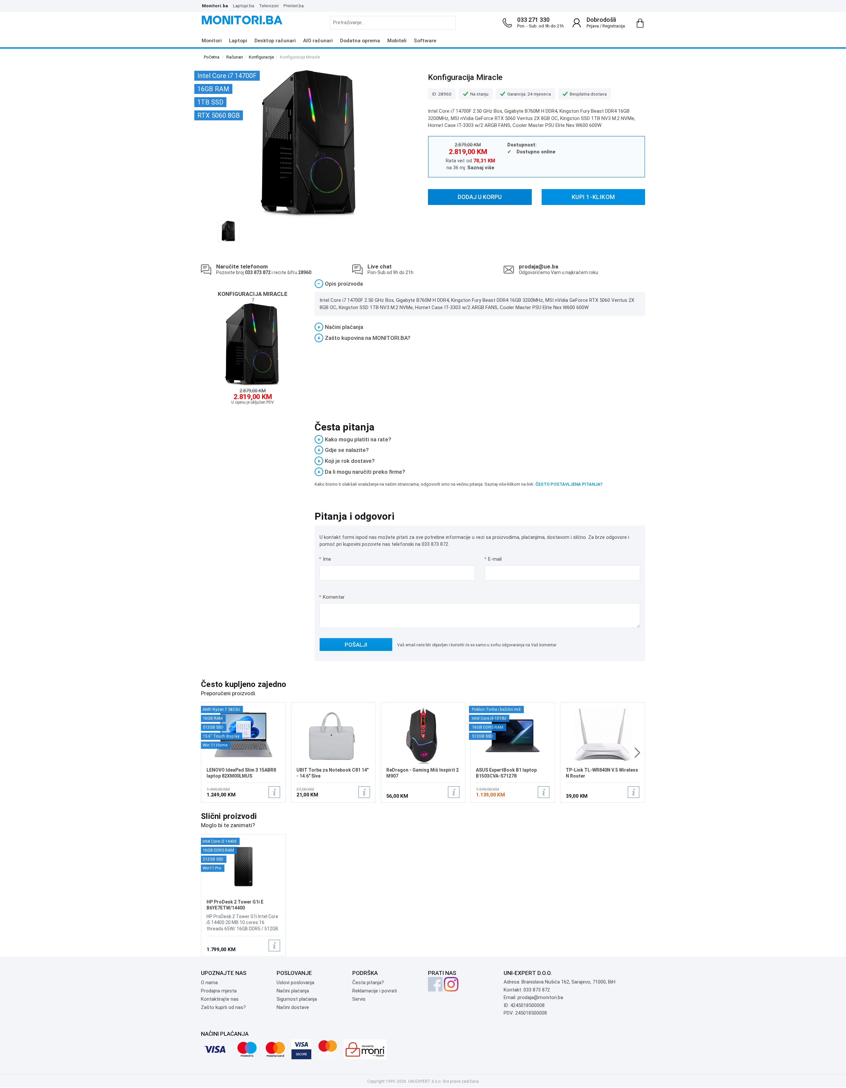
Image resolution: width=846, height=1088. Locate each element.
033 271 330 (533, 19)
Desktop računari (275, 41)
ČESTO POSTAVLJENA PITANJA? (568, 484)
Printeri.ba (294, 5)
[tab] (480, 284)
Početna (211, 57)
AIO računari (318, 41)
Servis (358, 999)
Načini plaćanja (293, 991)
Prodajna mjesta (219, 991)
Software (425, 41)
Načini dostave (293, 1007)
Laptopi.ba (243, 5)
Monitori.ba (215, 5)
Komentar (332, 597)
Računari (234, 57)
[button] (637, 752)
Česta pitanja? (368, 983)
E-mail (493, 559)
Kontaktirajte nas (220, 999)
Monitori (212, 41)
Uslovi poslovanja (295, 983)
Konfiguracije (261, 57)
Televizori (269, 5)
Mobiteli (396, 41)
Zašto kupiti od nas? (223, 1007)
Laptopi (238, 41)
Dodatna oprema (360, 41)
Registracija (613, 25)
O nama (209, 983)
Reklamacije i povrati (374, 991)
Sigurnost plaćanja (297, 999)
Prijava (593, 25)
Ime (325, 559)
